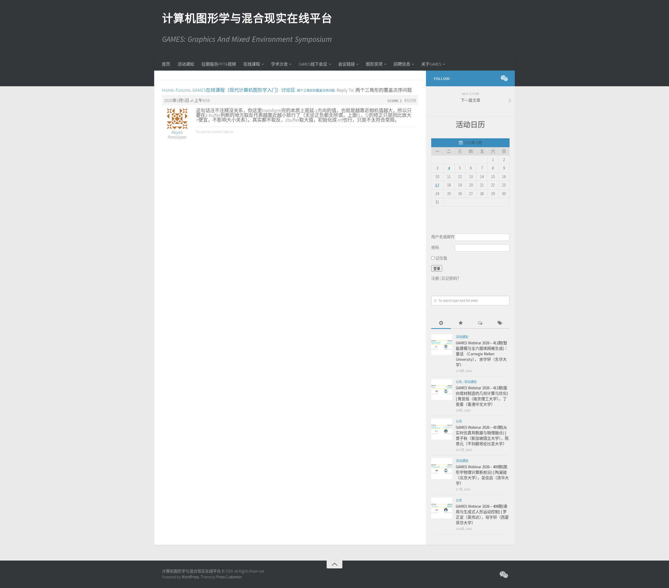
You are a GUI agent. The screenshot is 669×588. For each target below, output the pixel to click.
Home (168, 90)
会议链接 (346, 64)
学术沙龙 (279, 64)
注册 (435, 278)
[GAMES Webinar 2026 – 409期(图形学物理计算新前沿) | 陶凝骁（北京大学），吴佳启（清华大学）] (441, 468)
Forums (183, 90)
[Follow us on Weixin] (504, 78)
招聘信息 (402, 64)
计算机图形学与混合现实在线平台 (247, 18)
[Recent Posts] (441, 323)
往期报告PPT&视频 (218, 64)
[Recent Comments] (480, 323)
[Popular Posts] (460, 323)
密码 (435, 247)
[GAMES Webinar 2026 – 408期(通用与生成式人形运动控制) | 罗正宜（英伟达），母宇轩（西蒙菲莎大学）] (441, 508)
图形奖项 (374, 64)
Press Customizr (228, 576)
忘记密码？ (451, 278)
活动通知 (185, 64)
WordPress (190, 576)
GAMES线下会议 (313, 64)
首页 (166, 64)
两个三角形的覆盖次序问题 (316, 91)
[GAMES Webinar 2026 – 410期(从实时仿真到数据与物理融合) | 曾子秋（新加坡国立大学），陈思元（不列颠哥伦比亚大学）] (441, 429)
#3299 (410, 100)
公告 (459, 382)
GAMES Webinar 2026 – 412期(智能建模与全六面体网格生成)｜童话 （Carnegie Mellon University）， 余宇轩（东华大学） (482, 353)
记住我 (441, 258)
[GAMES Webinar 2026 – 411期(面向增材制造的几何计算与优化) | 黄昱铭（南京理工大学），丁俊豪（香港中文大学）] (441, 389)
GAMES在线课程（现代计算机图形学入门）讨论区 (243, 90)
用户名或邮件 (443, 236)
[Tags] (500, 323)
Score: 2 (395, 100)
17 (437, 184)
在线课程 (251, 64)
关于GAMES (431, 64)
